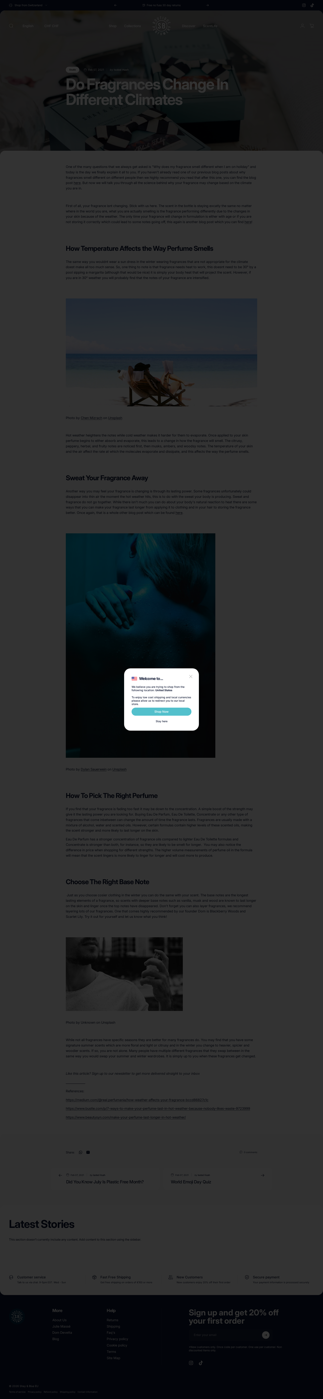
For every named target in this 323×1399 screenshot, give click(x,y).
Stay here (161, 721)
